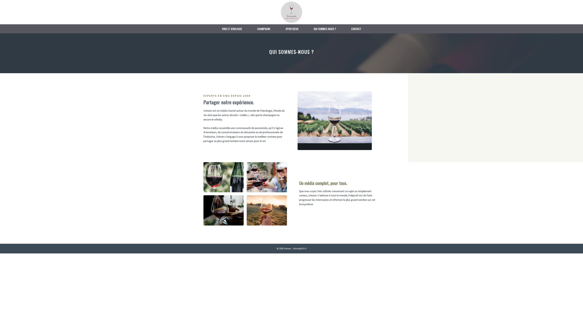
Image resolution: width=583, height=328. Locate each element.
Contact (356, 29)
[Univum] (291, 12)
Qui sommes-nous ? (325, 29)
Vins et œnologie (232, 29)
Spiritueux (292, 29)
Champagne (263, 29)
